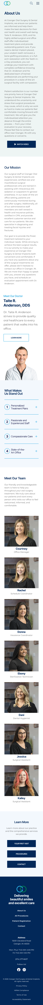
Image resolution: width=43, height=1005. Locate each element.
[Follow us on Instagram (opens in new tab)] (24, 969)
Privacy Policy (21, 986)
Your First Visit (21, 843)
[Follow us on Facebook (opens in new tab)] (18, 969)
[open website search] (33, 3)
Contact (21, 864)
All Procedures (21, 916)
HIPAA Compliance (21, 990)
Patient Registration (21, 921)
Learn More (16, 338)
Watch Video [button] (23, 144)
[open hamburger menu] (37, 3)
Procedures (21, 854)
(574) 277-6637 (21, 959)
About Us (21, 911)
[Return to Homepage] (7, 3)
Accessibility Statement (21, 999)
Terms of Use (22, 995)
